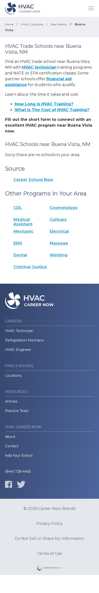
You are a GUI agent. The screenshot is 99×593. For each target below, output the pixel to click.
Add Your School (18, 455)
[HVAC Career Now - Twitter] (21, 484)
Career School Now (33, 179)
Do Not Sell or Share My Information (49, 538)
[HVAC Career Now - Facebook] (8, 484)
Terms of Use (49, 553)
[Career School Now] (49, 568)
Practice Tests (16, 411)
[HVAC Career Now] (23, 8)
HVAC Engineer (18, 349)
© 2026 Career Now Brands (49, 508)
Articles (11, 401)
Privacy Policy (49, 523)
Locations (13, 375)
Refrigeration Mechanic (24, 340)
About (10, 436)
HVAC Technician (19, 331)
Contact (12, 446)
